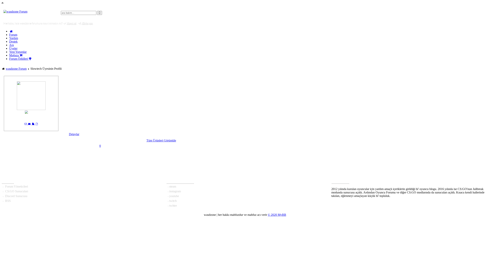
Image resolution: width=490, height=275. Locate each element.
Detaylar (74, 134)
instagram (175, 191)
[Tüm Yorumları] (33, 123)
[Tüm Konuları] (36, 123)
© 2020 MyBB (277, 214)
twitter (173, 205)
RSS (7, 200)
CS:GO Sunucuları (16, 191)
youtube (174, 196)
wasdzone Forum (16, 68)
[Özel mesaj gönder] (26, 123)
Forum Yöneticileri (16, 186)
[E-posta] (30, 123)
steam (172, 186)
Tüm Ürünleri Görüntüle (161, 140)
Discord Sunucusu (15, 196)
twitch (173, 200)
